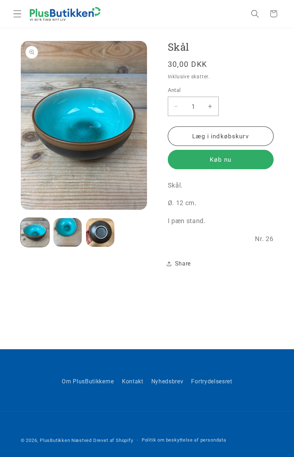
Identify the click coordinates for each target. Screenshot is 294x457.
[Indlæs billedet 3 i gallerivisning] (100, 232)
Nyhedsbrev (167, 381)
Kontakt (132, 381)
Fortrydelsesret (211, 381)
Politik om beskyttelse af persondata (184, 440)
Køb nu (220, 159)
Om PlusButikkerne (88, 381)
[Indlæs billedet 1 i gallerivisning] (35, 232)
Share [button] (183, 263)
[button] (17, 14)
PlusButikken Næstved (66, 440)
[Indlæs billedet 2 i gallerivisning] (67, 232)
